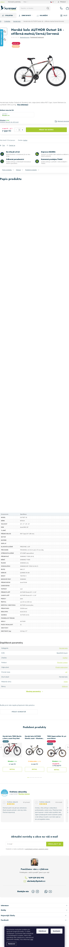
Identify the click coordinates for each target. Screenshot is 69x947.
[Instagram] (37, 891)
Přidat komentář (19, 712)
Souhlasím (56, 931)
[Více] (64, 15)
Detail (12, 769)
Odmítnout (42, 931)
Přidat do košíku (46, 129)
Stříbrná (65, 686)
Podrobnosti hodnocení (37, 37)
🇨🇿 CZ (52, 2)
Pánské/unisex (62, 662)
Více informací (22, 105)
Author (25, 140)
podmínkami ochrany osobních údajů (36, 849)
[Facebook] (33, 891)
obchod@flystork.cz (36, 881)
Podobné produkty (31, 170)
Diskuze (18, 170)
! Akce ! (2, 2)
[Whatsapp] (46, 891)
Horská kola (63, 648)
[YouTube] (50, 891)
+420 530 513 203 (61, 8)
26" (66, 672)
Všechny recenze (24, 794)
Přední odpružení (62, 667)
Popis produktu (7, 170)
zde (31, 939)
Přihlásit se (54, 844)
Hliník (66, 682)
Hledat (47, 8)
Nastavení (11, 944)
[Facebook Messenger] (41, 891)
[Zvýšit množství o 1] (22, 129)
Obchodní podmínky (14, 2)
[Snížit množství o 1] (16, 129)
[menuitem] (8, 15)
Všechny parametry (33, 691)
